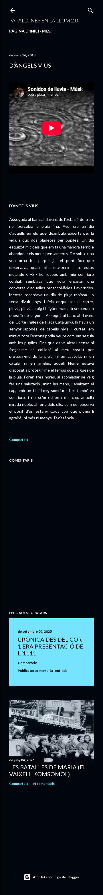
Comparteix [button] (18, 439)
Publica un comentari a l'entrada (42, 670)
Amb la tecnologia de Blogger (56, 877)
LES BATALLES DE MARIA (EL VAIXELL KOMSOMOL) (47, 770)
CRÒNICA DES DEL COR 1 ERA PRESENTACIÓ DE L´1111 (50, 646)
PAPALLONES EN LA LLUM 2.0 (43, 20)
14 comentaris (43, 783)
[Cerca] (90, 9)
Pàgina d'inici (24, 30)
